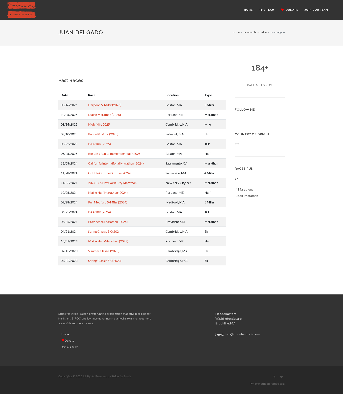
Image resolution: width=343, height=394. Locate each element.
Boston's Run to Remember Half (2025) (115, 153)
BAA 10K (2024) (99, 212)
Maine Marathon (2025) (104, 114)
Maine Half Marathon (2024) (108, 192)
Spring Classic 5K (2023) (104, 260)
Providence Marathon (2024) (108, 222)
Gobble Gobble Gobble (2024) (109, 173)
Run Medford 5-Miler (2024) (107, 202)
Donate (69, 340)
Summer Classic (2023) (103, 251)
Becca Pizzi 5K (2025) (103, 134)
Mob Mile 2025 (99, 124)
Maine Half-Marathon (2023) (108, 241)
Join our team (70, 347)
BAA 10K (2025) (99, 144)
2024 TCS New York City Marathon (112, 183)
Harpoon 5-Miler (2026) (104, 105)
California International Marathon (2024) (116, 163)
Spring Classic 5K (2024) (104, 231)
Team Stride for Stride (255, 32)
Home (236, 32)
